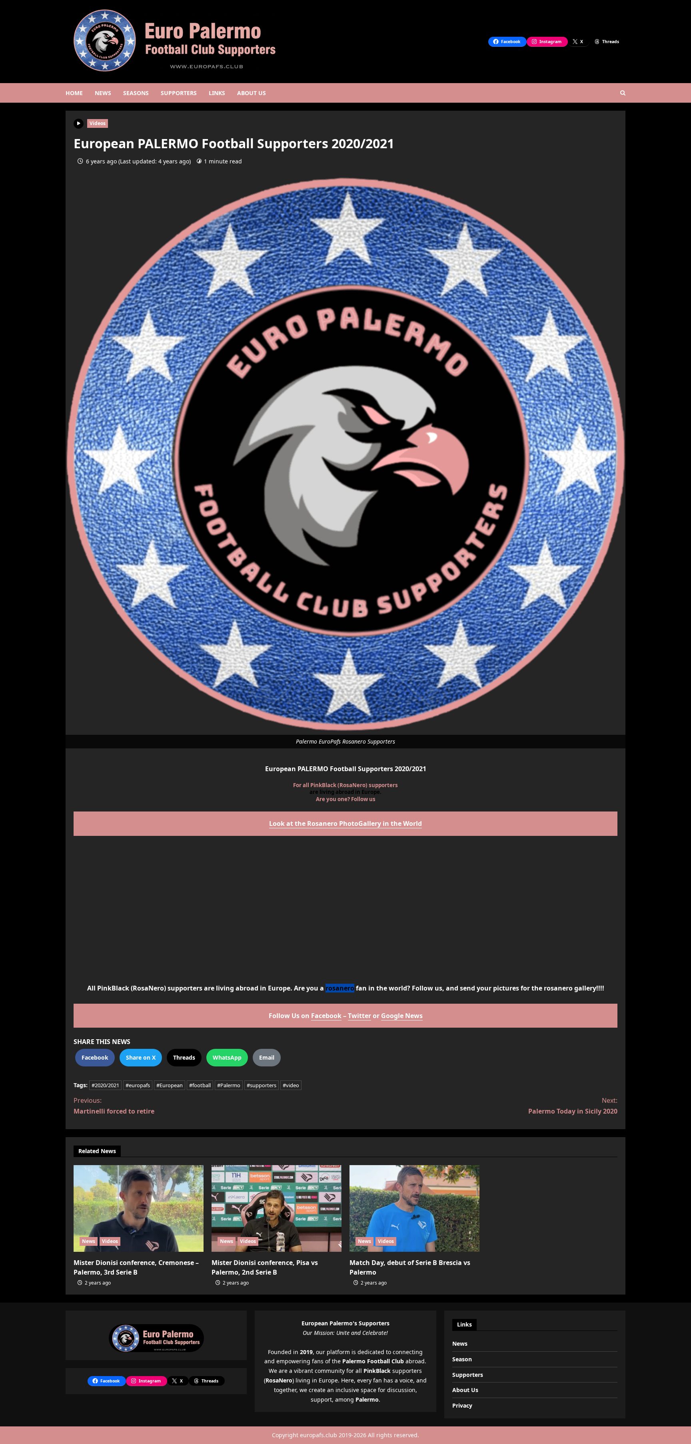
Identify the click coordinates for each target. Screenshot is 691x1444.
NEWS (103, 93)
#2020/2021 (105, 1085)
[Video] (79, 123)
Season (462, 1359)
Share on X (141, 1057)
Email (266, 1057)
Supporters (467, 1374)
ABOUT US (251, 93)
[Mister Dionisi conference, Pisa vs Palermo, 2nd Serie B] (277, 1208)
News (88, 1241)
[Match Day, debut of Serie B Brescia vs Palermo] (414, 1208)
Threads (184, 1057)
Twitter (359, 1015)
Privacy (462, 1405)
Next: (572, 1106)
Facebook (326, 1015)
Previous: (114, 1106)
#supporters (261, 1085)
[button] (622, 93)
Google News (402, 1015)
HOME (74, 93)
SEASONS (136, 93)
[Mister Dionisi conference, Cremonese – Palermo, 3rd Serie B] (139, 1208)
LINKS (217, 93)
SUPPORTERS (179, 93)
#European (169, 1085)
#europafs (138, 1085)
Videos (98, 123)
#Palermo (228, 1085)
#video (291, 1085)
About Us (465, 1390)
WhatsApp (227, 1057)
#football (200, 1085)
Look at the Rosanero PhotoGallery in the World (345, 823)
